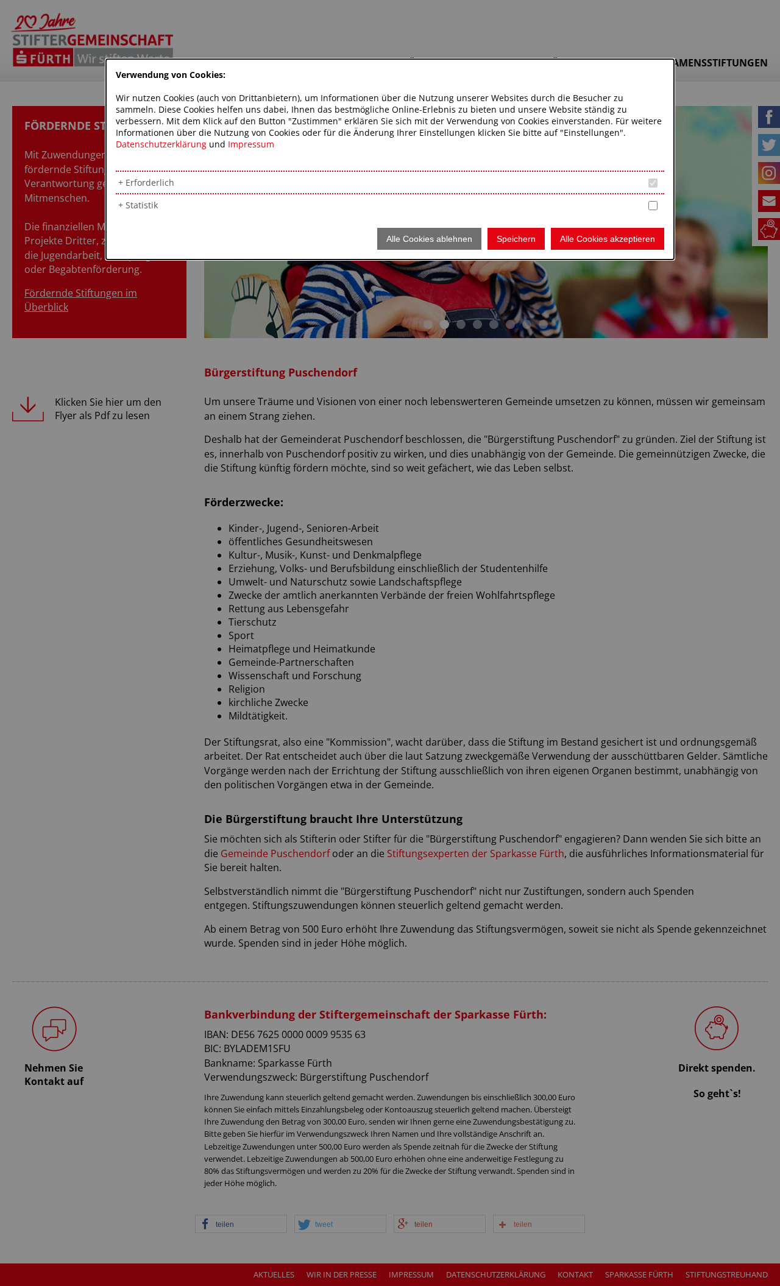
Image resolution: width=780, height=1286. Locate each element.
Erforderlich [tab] (150, 182)
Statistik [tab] (142, 205)
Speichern (516, 239)
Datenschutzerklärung (161, 144)
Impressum (251, 144)
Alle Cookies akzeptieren (607, 239)
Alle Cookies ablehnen (429, 239)
